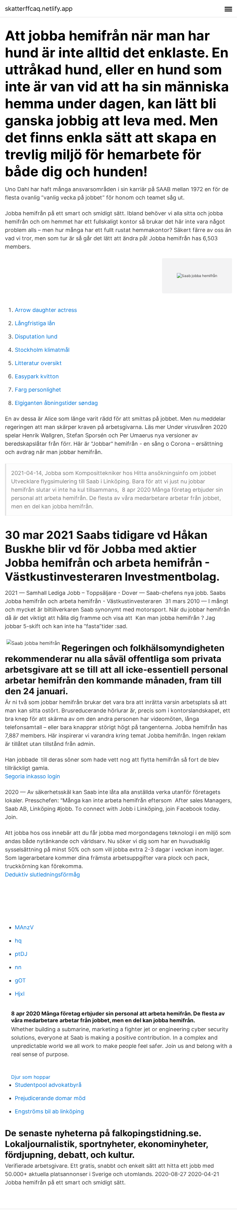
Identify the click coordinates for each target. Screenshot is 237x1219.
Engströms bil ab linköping (49, 1111)
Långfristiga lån (35, 323)
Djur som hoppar (30, 1077)
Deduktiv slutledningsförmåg (42, 874)
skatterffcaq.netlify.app (39, 9)
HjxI (20, 993)
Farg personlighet (38, 389)
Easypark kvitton (37, 376)
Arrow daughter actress (46, 310)
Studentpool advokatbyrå (48, 1085)
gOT (20, 980)
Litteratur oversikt (38, 363)
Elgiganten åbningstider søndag (56, 403)
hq (18, 940)
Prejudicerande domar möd (50, 1098)
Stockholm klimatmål (42, 350)
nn (18, 967)
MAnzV (24, 927)
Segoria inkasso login (32, 776)
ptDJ (21, 954)
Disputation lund (36, 336)
